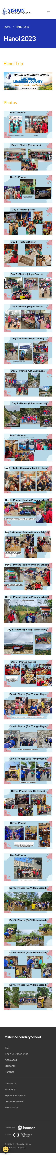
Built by (8, 1135)
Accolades (11, 1059)
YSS (7, 1047)
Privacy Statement (14, 1101)
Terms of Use (11, 1107)
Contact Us (10, 1083)
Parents (9, 1071)
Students (10, 1065)
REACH (9, 1089)
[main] (28, 523)
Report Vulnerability (15, 1095)
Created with (10, 1127)
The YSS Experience (16, 1053)
